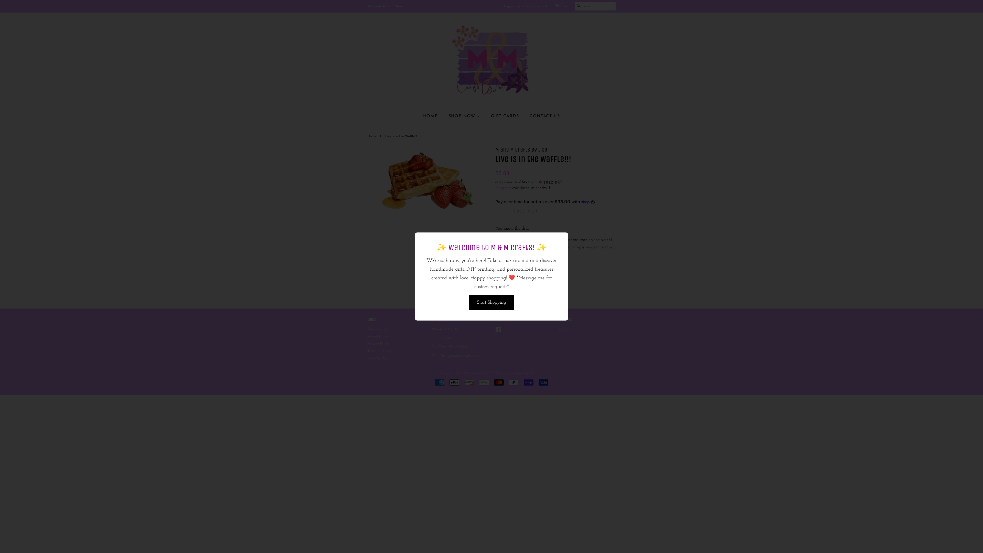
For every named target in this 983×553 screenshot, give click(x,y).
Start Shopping (491, 302)
